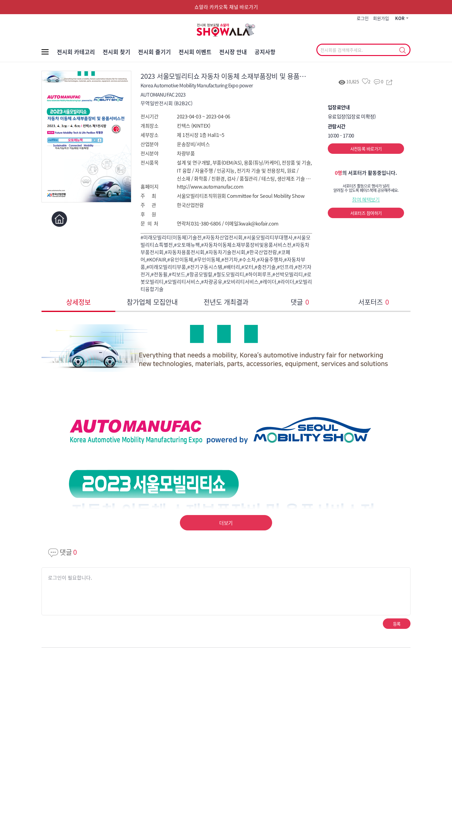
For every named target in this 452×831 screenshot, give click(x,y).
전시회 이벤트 (195, 52)
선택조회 (402, 50)
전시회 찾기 (116, 52)
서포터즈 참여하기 (366, 213)
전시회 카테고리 (76, 52)
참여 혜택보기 (366, 199)
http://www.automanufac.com (210, 186)
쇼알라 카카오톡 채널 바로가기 (226, 6)
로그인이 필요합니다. (70, 577)
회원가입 (381, 18)
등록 (397, 624)
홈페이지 (59, 219)
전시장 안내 (233, 52)
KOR (400, 18)
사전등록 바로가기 (366, 149)
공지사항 (265, 52)
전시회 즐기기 (154, 52)
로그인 (363, 18)
